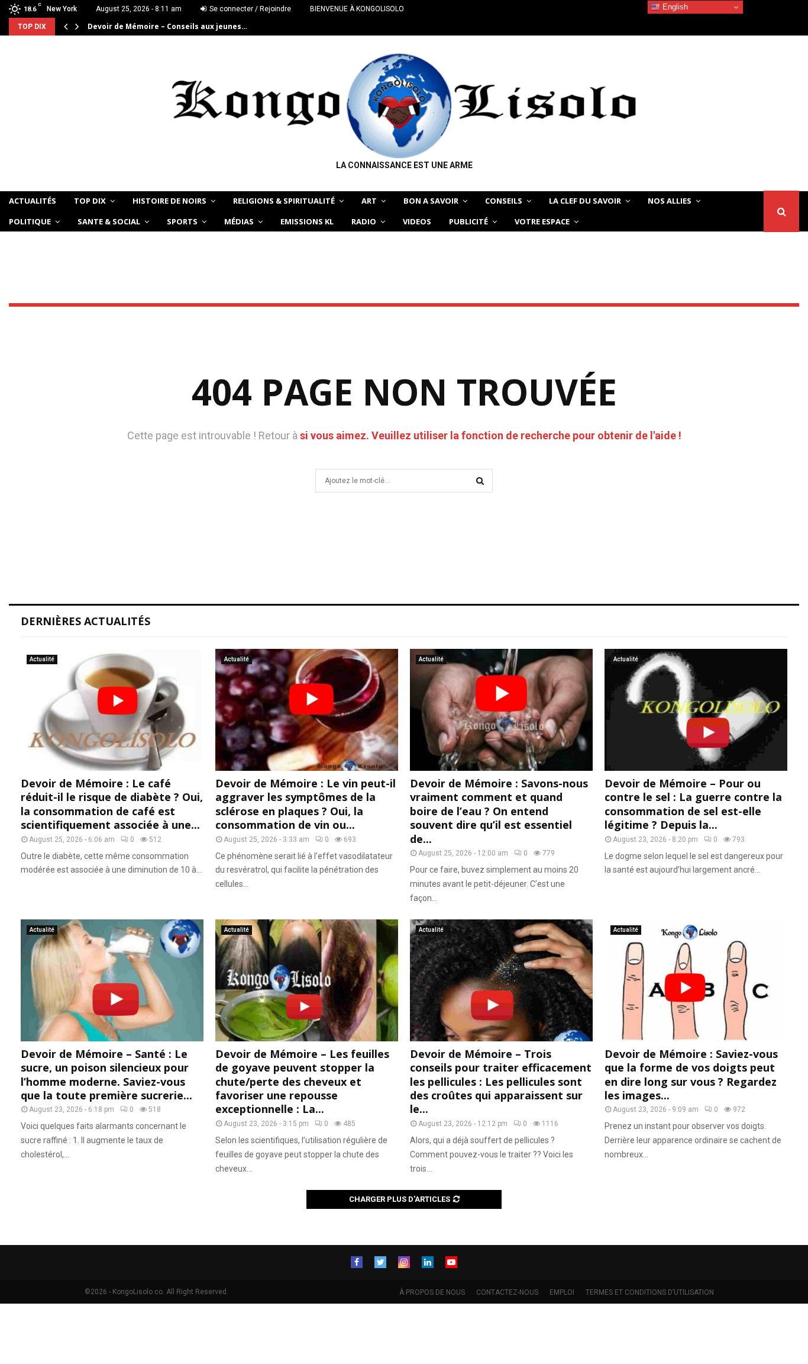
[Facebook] (357, 1262)
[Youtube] (451, 1262)
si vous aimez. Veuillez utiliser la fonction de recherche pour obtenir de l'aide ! (490, 435)
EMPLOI (562, 1292)
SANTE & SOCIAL (108, 221)
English (674, 6)
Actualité (42, 659)
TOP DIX (90, 200)
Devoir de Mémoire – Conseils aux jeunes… (167, 26)
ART (369, 200)
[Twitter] (380, 1262)
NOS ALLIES (669, 200)
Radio (363, 221)
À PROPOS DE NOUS (432, 1292)
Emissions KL (307, 221)
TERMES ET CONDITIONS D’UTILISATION (650, 1292)
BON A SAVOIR (430, 200)
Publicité (468, 221)
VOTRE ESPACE (542, 221)
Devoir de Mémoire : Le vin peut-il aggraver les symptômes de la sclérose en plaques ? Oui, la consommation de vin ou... (305, 804)
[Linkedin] (428, 1262)
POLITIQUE (30, 221)
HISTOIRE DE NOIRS (169, 200)
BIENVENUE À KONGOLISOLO (357, 9)
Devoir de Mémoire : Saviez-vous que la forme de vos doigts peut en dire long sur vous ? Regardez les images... (691, 1074)
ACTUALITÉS (32, 200)
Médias (239, 221)
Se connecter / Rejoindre (249, 9)
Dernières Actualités (85, 621)
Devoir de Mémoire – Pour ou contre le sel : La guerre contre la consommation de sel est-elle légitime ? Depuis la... (693, 804)
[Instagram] (404, 1262)
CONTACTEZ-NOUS (507, 1292)
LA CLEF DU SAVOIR (585, 200)
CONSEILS (503, 200)
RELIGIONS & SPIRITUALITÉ (284, 200)
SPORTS (182, 221)
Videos (417, 221)
